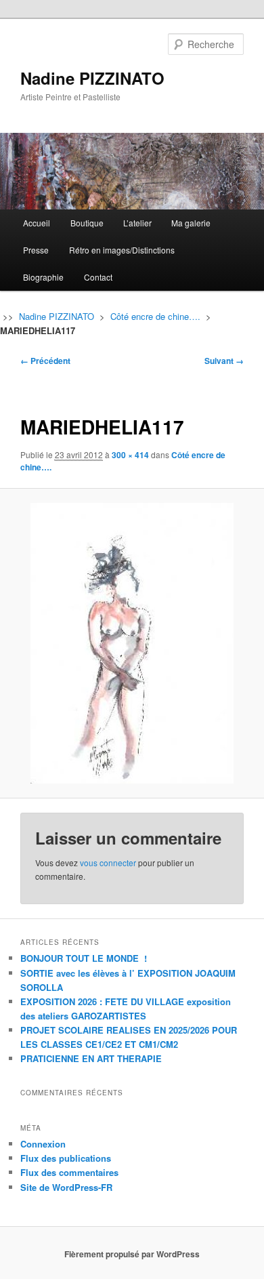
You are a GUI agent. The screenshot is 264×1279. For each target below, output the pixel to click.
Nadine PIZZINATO (92, 77)
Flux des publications (65, 1158)
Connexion (43, 1143)
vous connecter (108, 862)
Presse (36, 250)
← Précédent (45, 360)
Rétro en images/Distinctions (122, 250)
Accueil (36, 222)
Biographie (43, 277)
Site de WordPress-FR (66, 1187)
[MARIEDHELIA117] (131, 643)
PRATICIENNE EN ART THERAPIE (91, 1058)
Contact (98, 277)
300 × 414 (130, 455)
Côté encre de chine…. (155, 316)
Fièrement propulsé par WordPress (132, 1254)
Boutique (87, 222)
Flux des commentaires (69, 1172)
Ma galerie (191, 222)
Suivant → (224, 360)
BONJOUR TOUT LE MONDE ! (83, 958)
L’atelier (137, 222)
